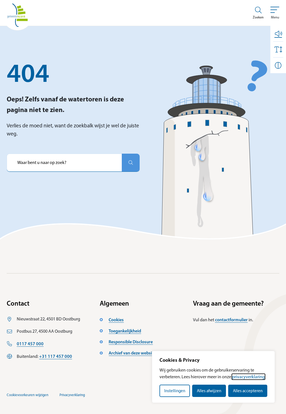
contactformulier (231, 319)
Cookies (116, 319)
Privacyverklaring (72, 395)
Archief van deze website (132, 353)
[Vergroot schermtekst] (278, 49)
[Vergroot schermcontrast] (278, 65)
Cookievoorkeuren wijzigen (27, 395)
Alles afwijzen (209, 390)
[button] (278, 33)
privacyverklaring (248, 376)
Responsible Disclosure (131, 341)
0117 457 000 (30, 343)
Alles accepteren (248, 390)
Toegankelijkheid (125, 331)
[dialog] (213, 377)
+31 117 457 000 (55, 356)
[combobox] (64, 163)
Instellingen (174, 390)
